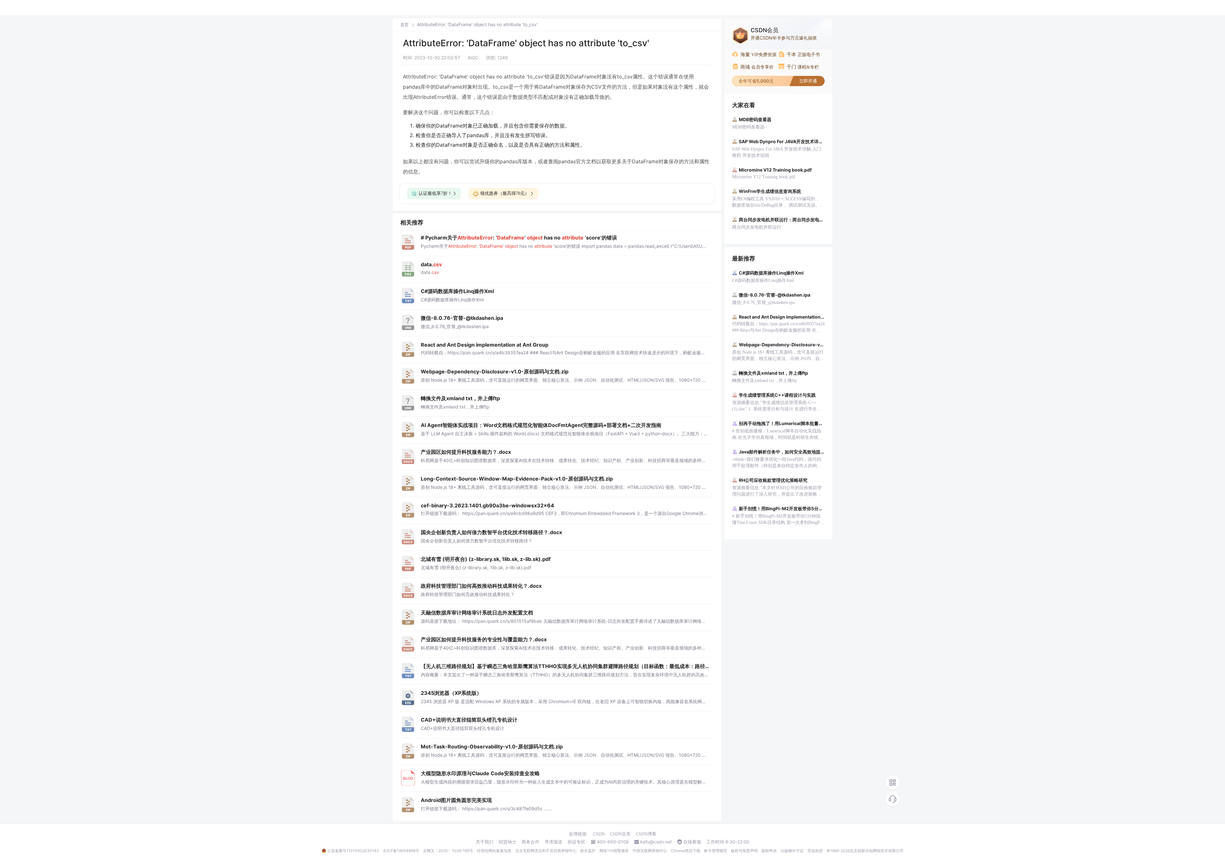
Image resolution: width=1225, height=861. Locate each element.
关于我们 (485, 841)
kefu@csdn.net (656, 841)
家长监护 (588, 850)
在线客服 (692, 841)
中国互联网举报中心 (650, 850)
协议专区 (576, 841)
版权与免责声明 (744, 850)
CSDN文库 (620, 834)
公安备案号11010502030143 (353, 850)
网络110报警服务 (614, 850)
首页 (404, 25)
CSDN (599, 834)
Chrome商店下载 (685, 850)
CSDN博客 (646, 834)
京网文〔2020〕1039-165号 (448, 850)
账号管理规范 (715, 850)
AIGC (473, 57)
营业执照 (815, 850)
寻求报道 (553, 841)
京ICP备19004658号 (401, 850)
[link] (404, 24)
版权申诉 (769, 850)
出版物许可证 (792, 850)
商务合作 (530, 841)
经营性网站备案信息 (494, 850)
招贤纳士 (507, 841)
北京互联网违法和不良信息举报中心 (545, 850)
